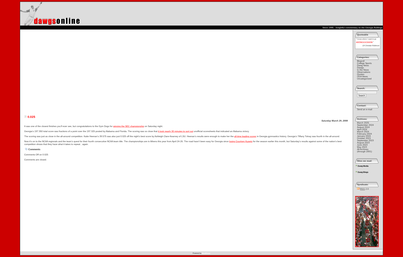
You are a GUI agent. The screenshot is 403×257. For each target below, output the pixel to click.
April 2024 (362, 129)
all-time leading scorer (245, 136)
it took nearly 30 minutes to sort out (175, 131)
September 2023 (365, 140)
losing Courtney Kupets (240, 141)
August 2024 (363, 127)
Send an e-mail (364, 109)
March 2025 (363, 122)
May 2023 (362, 147)
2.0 (364, 189)
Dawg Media (363, 166)
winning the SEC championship (128, 126)
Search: (361, 88)
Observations (363, 72)
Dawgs (360, 67)
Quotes (360, 74)
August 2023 (363, 142)
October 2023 (364, 138)
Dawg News (363, 65)
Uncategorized (364, 78)
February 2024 (364, 134)
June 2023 (362, 145)
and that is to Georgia (364, 42)
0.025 (31, 116)
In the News (363, 70)
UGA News (362, 76)
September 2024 (365, 125)
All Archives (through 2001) (364, 150)
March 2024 (363, 131)
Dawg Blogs (363, 172)
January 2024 (364, 136)
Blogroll (360, 61)
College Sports (364, 63)
